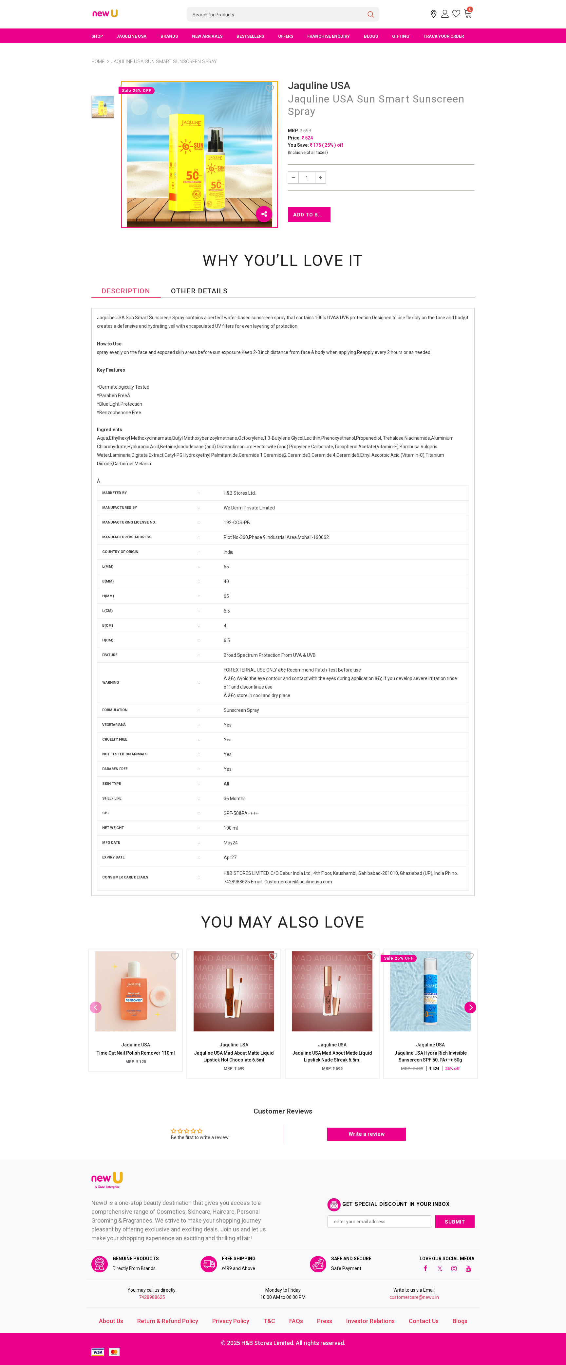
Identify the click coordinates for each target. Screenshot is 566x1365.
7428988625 (152, 1297)
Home (97, 62)
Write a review (367, 1134)
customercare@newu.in (414, 1297)
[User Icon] (445, 14)
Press (324, 1321)
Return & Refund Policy (167, 1321)
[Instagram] (454, 1268)
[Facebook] (425, 1268)
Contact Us (424, 1321)
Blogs (460, 1321)
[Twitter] (439, 1268)
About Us (111, 1321)
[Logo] (105, 14)
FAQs (296, 1321)
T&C (269, 1321)
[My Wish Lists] (456, 14)
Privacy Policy (230, 1321)
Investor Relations (370, 1321)
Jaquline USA (319, 85)
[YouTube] (468, 1268)
